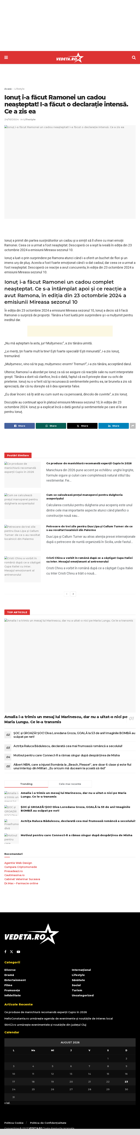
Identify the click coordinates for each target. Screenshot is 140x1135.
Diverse (10, 970)
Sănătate (78, 980)
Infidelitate (12, 995)
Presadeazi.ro (13, 871)
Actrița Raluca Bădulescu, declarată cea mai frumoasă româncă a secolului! (67, 746)
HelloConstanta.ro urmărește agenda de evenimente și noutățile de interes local (58, 1018)
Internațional (81, 970)
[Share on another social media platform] (133, 426)
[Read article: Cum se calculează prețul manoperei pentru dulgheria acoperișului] (22, 506)
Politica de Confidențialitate (48, 1122)
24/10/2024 (11, 119)
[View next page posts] (73, 594)
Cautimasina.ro (14, 875)
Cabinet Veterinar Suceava (22, 879)
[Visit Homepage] (70, 57)
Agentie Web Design (18, 863)
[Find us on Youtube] (18, 952)
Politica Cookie (14, 1122)
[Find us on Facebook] (5, 952)
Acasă (7, 88)
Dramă (9, 975)
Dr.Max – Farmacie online (21, 883)
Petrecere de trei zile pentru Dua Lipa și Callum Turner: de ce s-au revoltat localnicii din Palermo (89, 528)
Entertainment (15, 980)
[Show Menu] (6, 57)
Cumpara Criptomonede (20, 867)
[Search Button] (134, 57)
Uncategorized (83, 995)
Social (76, 985)
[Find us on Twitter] (11, 952)
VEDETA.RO (35, 1128)
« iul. (7, 1103)
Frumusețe (12, 990)
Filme (8, 985)
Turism (77, 990)
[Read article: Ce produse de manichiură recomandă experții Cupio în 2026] (22, 475)
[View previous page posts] (66, 594)
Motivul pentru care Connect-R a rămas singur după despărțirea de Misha (66, 755)
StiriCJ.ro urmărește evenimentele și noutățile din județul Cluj (45, 1024)
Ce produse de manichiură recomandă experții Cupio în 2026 (89, 463)
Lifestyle (19, 88)
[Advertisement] (70, 25)
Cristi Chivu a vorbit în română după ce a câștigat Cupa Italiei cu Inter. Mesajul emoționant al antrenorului (89, 559)
